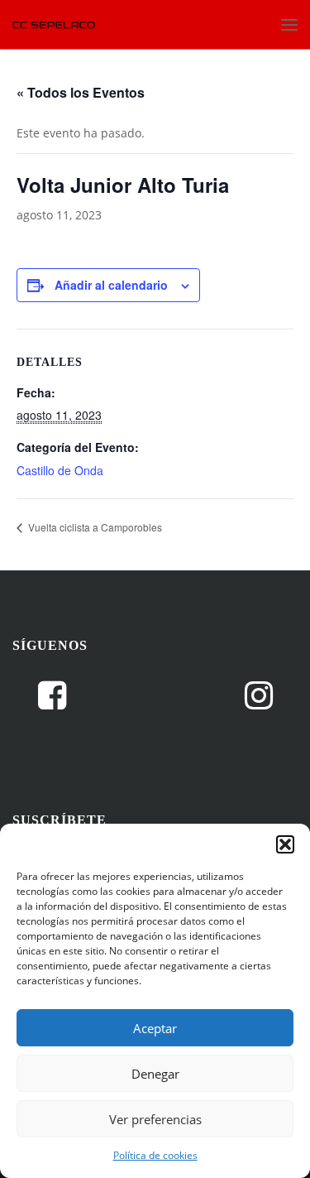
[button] (285, 844)
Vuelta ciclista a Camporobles (94, 527)
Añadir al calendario (111, 284)
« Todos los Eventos (81, 92)
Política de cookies (155, 1155)
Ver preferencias (155, 1119)
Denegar (155, 1073)
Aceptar (155, 1028)
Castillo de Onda (60, 470)
